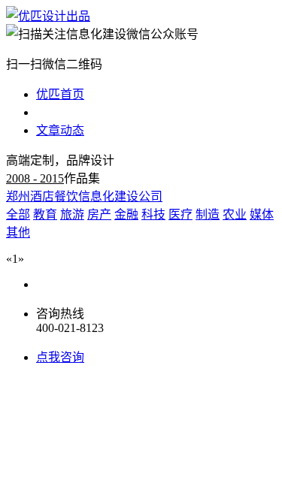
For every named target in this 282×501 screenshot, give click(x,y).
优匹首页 (60, 94)
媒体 (262, 214)
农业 (235, 214)
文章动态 (60, 130)
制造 (208, 214)
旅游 (72, 214)
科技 (153, 214)
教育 (45, 214)
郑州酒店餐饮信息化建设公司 (84, 196)
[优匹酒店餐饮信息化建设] (48, 16)
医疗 (180, 214)
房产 (99, 214)
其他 (18, 232)
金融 (126, 214)
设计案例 (60, 112)
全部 (18, 214)
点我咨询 (60, 357)
